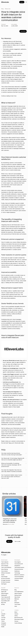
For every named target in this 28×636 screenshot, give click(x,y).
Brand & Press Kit (18, 617)
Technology (17, 572)
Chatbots (17, 580)
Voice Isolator (4, 571)
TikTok (2, 621)
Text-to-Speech (14, 79)
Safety (16, 615)
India (16, 606)
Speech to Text (4, 563)
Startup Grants (18, 595)
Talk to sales (17, 541)
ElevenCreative (4, 559)
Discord (3, 619)
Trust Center (17, 604)
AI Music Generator (5, 572)
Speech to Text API (5, 598)
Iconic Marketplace (19, 591)
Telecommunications (19, 567)
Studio (2, 574)
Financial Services (19, 569)
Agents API (3, 591)
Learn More (23, 31)
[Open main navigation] (26, 2)
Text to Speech (4, 562)
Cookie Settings (18, 623)
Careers (16, 613)
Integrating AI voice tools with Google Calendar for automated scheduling (9, 520)
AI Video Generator (5, 582)
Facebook (3, 624)
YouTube (3, 617)
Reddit (2, 626)
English (4, 554)
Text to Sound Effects (6, 567)
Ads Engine (3, 583)
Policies (16, 621)
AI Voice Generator (5, 578)
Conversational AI (19, 563)
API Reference (4, 589)
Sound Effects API (5, 600)
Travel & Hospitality (19, 576)
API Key (3, 604)
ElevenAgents (17, 559)
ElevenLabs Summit (19, 619)
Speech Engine (4, 593)
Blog (2, 8)
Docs (16, 600)
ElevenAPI (3, 587)
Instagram (3, 623)
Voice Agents (18, 562)
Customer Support (19, 578)
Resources (7, 8)
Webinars (17, 598)
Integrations (17, 565)
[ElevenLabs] (5, 2)
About (16, 612)
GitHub (2, 615)
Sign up (21, 2)
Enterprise (17, 602)
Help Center (17, 597)
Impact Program (18, 593)
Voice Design (4, 576)
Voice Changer (4, 565)
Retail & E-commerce (19, 574)
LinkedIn (3, 613)
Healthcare (17, 571)
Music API (3, 602)
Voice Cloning (4, 569)
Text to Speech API (5, 597)
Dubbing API (4, 595)
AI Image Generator (5, 580)
